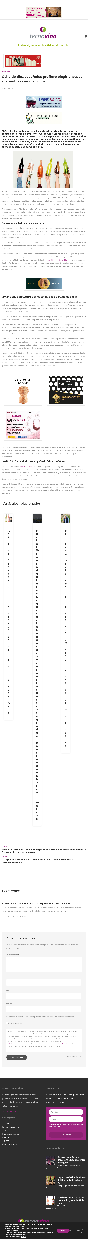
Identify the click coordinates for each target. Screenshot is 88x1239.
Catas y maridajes (10, 1144)
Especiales (6, 1137)
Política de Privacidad (62, 1044)
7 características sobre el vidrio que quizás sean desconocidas (36, 903)
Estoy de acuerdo (15, 1023)
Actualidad (6, 72)
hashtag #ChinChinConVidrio (55, 260)
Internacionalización (11, 1134)
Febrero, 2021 (6, 88)
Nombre (9, 977)
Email (8, 990)
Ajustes (77, 1231)
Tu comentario (12, 955)
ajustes (23, 1237)
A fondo (5, 1130)
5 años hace (5, 916)
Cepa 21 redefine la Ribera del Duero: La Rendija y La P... (71, 1180)
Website (10, 1003)
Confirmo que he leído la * (66, 1125)
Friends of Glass (26, 466)
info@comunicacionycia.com (17, 1044)
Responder (22, 916)
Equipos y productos (11, 1127)
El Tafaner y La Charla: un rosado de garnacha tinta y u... (70, 1200)
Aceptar (63, 1231)
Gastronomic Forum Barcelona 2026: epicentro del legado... (71, 1160)
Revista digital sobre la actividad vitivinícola (43, 45)
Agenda (5, 1140)
